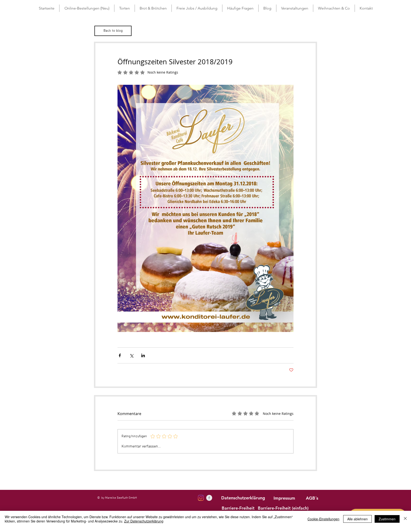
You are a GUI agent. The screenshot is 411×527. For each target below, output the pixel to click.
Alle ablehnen (357, 519)
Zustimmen (387, 519)
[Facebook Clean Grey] (209, 498)
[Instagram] (201, 498)
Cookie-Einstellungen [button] (323, 519)
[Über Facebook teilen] (119, 355)
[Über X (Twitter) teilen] (131, 355)
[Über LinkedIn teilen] (143, 355)
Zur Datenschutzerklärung (143, 521)
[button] (124, 8)
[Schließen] (405, 519)
